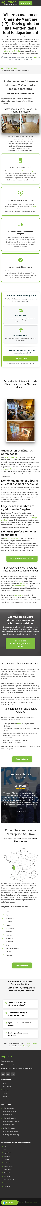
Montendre (9, 938)
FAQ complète (27, 1046)
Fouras (8, 915)
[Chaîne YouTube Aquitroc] (3, 1074)
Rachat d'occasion (9, 1128)
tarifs (19, 724)
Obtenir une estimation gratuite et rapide (20, 643)
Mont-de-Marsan (9, 1179)
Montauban (7, 1176)
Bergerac (6, 1159)
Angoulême (7, 1153)
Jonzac (8, 925)
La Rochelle (10, 928)
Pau (5, 1183)
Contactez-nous (31, 1043)
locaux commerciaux (11, 538)
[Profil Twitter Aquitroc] (13, 1074)
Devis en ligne (7, 1086)
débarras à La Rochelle (12, 51)
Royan (8, 945)
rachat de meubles (19, 586)
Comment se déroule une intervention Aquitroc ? (17, 1004)
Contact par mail (8, 1065)
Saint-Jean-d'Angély (13, 948)
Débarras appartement (10, 1111)
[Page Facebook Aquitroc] (8, 1074)
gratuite (22, 583)
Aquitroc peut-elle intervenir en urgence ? (19, 1024)
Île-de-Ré (9, 922)
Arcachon (7, 1156)
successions (18, 595)
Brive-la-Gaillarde (9, 1166)
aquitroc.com (20, 1202)
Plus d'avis (20, 816)
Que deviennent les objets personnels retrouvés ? (17, 1014)
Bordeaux (7, 1163)
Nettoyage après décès (10, 1131)
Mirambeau (9, 935)
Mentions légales (31, 1202)
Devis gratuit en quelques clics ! (22, 559)
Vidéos (5, 1093)
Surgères (9, 955)
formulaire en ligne (28, 171)
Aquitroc (36, 57)
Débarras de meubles (9, 1118)
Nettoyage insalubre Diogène (12, 1134)
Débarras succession (9, 1124)
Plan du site (6, 1096)
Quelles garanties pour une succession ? (18, 1034)
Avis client (6, 1090)
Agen (5, 1146)
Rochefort (9, 942)
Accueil (5, 1083)
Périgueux (7, 1186)
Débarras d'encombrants (11, 1121)
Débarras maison (8, 1108)
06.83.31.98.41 (25, 3)
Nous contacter (22, 759)
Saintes (8, 952)
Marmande (7, 1173)
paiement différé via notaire (11, 469)
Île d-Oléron (10, 918)
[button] (17, 811)
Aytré (7, 912)
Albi (5, 1149)
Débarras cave (7, 1114)
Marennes (9, 932)
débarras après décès (11, 457)
